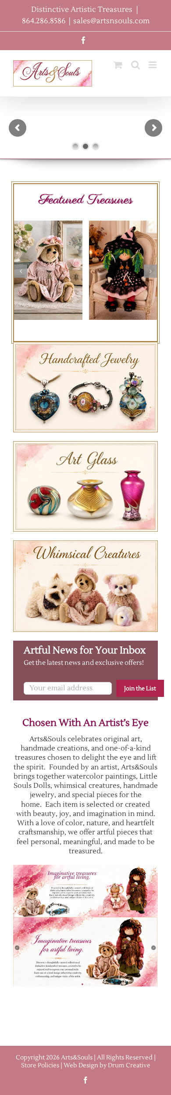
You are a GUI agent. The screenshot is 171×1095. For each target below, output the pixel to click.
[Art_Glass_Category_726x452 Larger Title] (85, 445)
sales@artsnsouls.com (111, 21)
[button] (20, 271)
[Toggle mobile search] (135, 64)
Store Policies (40, 1066)
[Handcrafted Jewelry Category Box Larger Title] (85, 345)
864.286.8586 (44, 21)
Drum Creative (129, 1066)
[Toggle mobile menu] (153, 64)
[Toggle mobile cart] (118, 64)
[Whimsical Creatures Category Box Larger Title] (85, 544)
